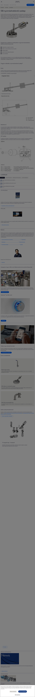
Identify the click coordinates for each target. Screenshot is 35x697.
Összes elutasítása (13, 691)
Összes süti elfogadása (22, 691)
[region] (17, 691)
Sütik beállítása (17, 694)
